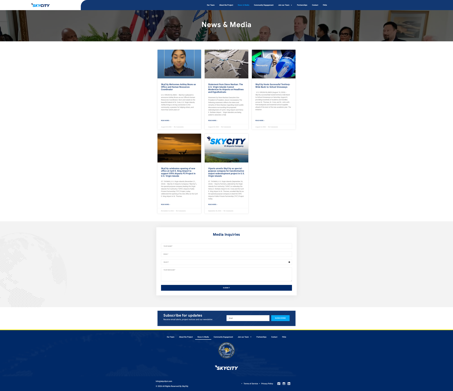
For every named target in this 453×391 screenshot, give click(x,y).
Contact (315, 5)
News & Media (243, 5)
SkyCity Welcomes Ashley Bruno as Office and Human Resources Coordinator (178, 87)
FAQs (325, 5)
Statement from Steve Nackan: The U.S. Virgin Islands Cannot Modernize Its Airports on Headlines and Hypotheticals (226, 88)
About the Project (226, 5)
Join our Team (283, 5)
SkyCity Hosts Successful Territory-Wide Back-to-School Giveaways (272, 85)
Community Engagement (263, 5)
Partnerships (302, 5)
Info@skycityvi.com (164, 381)
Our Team (211, 5)
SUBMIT (226, 288)
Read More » (165, 120)
